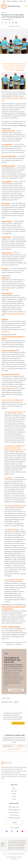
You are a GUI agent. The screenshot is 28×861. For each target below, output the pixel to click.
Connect (14, 799)
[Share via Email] (16, 23)
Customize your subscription (14, 749)
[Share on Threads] (9, 23)
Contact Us (15, 1)
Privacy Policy (14, 859)
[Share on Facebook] (6, 23)
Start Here (14, 791)
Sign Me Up (21, 745)
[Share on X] (13, 23)
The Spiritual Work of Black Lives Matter (15, 505)
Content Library (14, 815)
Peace (8, 698)
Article (4, 12)
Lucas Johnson (20, 70)
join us (3, 94)
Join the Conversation (18, 723)
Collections (16, 702)
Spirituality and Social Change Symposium (13, 313)
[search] (25, 1)
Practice (14, 796)
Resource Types (7, 702)
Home (4, 1)
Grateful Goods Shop (14, 818)
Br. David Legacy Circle (14, 810)
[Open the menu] (26, 6)
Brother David (15, 807)
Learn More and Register (16, 690)
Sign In (21, 1)
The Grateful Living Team (7, 19)
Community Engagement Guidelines (14, 857)
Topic (3, 698)
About (8, 1)
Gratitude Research (14, 812)
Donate (14, 822)
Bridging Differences (7, 388)
